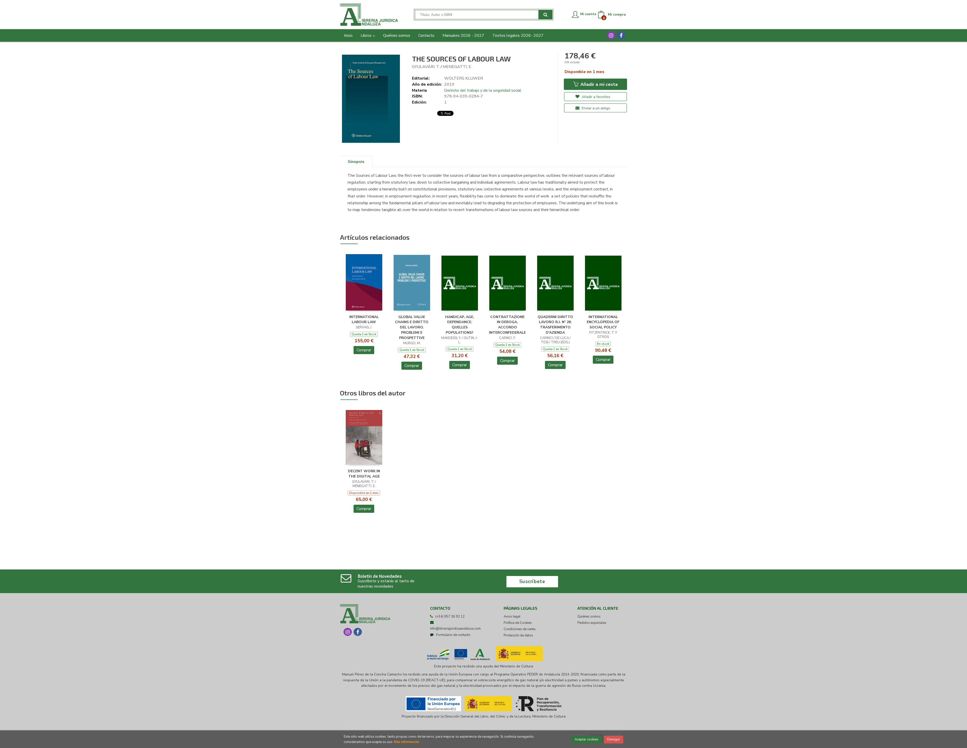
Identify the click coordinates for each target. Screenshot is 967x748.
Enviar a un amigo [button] (595, 108)
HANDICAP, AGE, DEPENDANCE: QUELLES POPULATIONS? (459, 325)
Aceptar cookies (586, 739)
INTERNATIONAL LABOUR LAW (364, 320)
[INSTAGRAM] (611, 35)
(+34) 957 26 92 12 (450, 616)
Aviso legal (512, 616)
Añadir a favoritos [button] (595, 96)
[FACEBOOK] (621, 35)
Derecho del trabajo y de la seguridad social (482, 90)
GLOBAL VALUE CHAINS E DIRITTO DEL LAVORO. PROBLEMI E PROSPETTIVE (411, 327)
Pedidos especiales (591, 623)
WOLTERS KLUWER (463, 78)
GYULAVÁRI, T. (426, 67)
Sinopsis (356, 161)
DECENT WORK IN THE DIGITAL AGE (364, 474)
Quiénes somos (589, 616)
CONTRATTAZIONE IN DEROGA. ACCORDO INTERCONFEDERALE (507, 325)
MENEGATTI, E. (457, 67)
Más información (406, 742)
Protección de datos (518, 635)
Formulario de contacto (453, 635)
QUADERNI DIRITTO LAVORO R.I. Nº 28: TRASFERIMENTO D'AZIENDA (555, 325)
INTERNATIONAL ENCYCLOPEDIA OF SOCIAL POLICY (603, 322)
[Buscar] (545, 14)
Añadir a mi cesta (598, 84)
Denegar (613, 739)
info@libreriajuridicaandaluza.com (455, 628)
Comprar (364, 350)
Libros (366, 35)
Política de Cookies (518, 623)
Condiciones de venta (519, 629)
